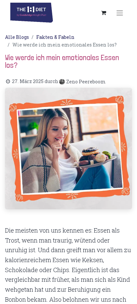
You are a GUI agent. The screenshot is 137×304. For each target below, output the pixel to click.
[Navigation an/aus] (120, 12)
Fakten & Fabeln (55, 37)
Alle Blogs (17, 37)
